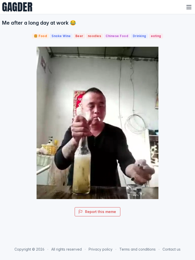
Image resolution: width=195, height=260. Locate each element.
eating (156, 36)
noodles (94, 36)
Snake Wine (61, 36)
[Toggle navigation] (189, 7)
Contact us (171, 249)
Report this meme (100, 211)
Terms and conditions (137, 249)
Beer (79, 36)
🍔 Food (40, 36)
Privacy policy (100, 249)
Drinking (139, 36)
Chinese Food (117, 36)
